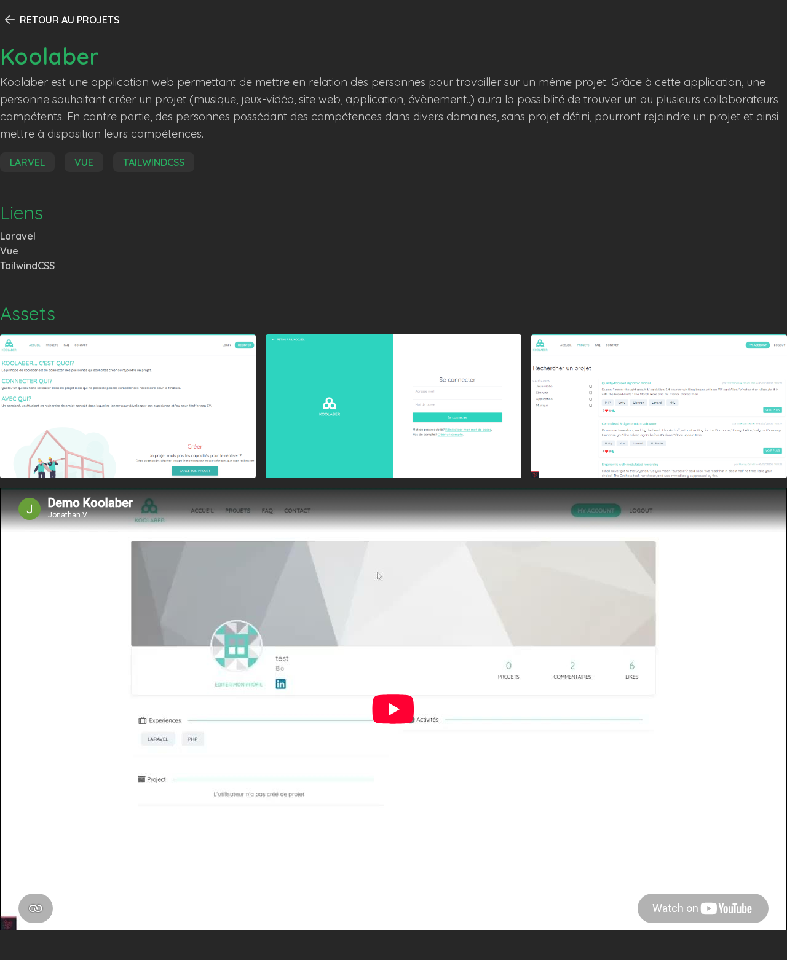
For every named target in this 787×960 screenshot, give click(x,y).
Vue (9, 251)
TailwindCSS (27, 265)
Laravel (18, 236)
